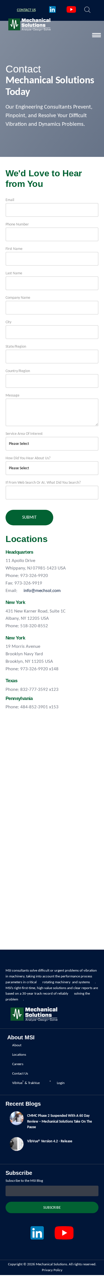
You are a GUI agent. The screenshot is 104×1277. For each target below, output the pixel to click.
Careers (17, 1064)
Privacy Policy (52, 1270)
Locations (19, 1055)
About (16, 1045)
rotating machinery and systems (66, 982)
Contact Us (20, 1073)
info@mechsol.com (42, 590)
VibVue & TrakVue (26, 1083)
